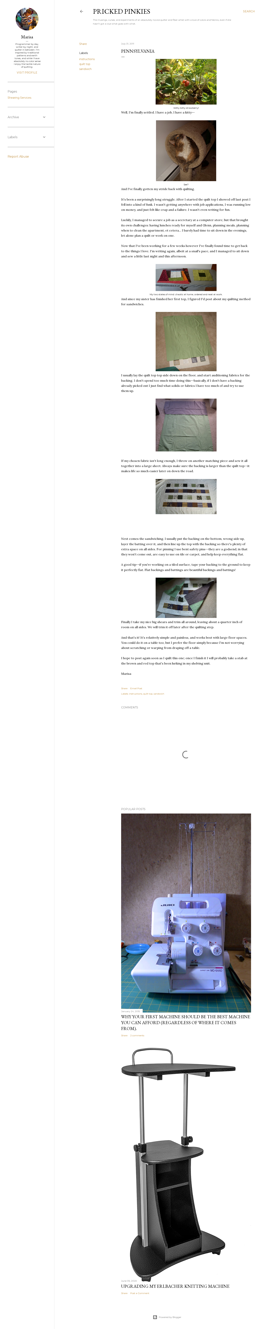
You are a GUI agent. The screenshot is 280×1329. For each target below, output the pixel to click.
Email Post (136, 688)
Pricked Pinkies (121, 11)
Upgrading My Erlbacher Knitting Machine (175, 1286)
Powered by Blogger (170, 1317)
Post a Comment (139, 1293)
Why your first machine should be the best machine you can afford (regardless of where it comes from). (185, 1022)
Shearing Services (19, 97)
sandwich (85, 69)
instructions (87, 59)
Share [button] (83, 44)
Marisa (27, 37)
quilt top (84, 64)
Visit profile (27, 72)
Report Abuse (18, 156)
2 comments (137, 1035)
